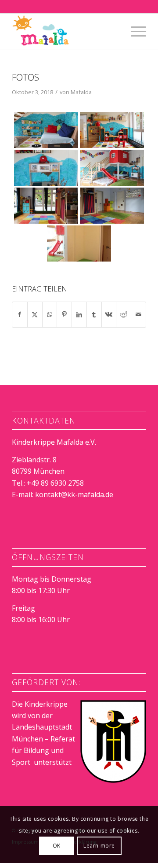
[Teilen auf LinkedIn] (79, 314)
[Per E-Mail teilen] (138, 314)
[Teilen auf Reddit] (123, 314)
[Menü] (134, 31)
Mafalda (81, 92)
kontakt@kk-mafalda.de (74, 494)
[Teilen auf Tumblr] (94, 314)
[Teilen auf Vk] (109, 314)
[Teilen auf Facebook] (19, 314)
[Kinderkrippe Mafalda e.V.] (65, 31)
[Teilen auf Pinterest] (64, 314)
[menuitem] (134, 31)
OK (57, 845)
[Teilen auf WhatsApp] (50, 314)
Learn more (99, 845)
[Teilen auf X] (35, 314)
